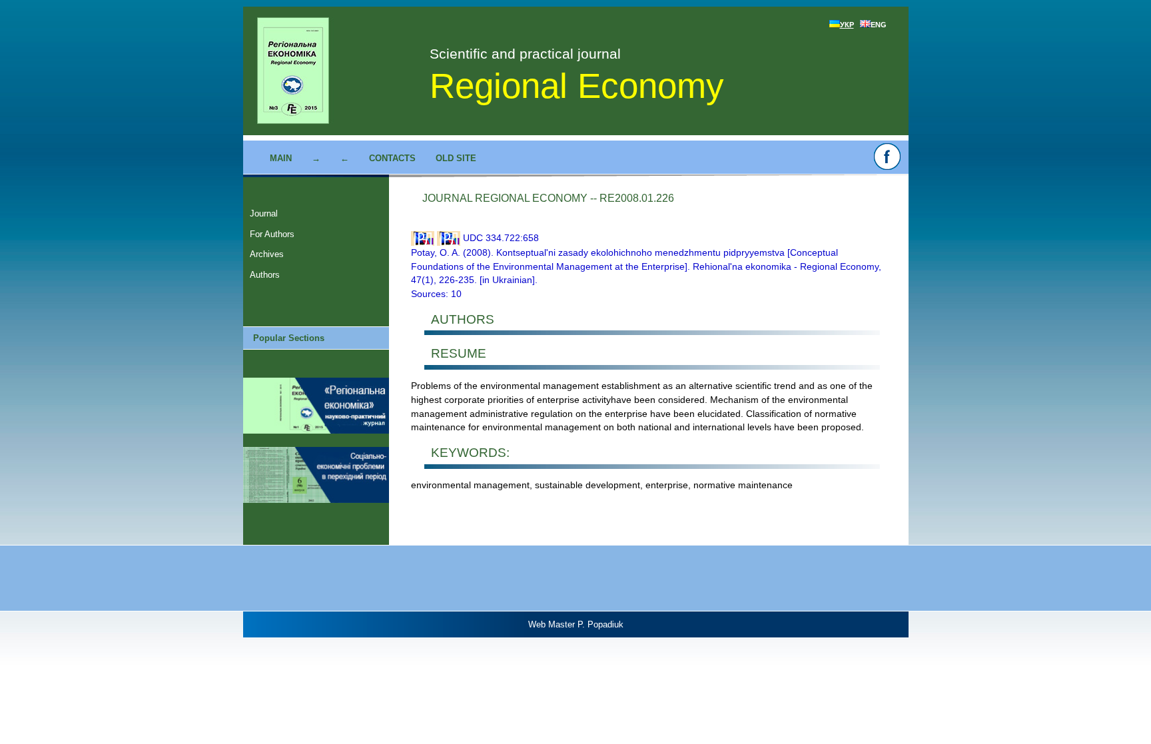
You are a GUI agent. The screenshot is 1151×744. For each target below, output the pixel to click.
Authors (265, 275)
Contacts (392, 158)
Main (281, 158)
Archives (267, 254)
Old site (456, 158)
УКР (847, 25)
